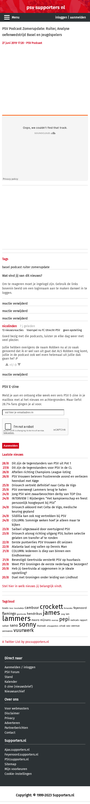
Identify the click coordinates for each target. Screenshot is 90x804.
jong (63, 614)
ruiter (26, 267)
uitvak (62, 626)
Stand (9, 677)
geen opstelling (72, 330)
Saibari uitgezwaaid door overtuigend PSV (41, 529)
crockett (51, 607)
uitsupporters (52, 626)
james (51, 613)
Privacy (10, 718)
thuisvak (41, 625)
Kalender (11, 682)
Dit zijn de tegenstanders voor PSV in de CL (42, 468)
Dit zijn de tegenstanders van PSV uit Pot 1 (41, 463)
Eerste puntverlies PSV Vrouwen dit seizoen (42, 542)
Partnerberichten (16, 728)
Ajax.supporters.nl (17, 750)
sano (14, 625)
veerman (75, 626)
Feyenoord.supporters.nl (21, 754)
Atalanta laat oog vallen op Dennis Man (39, 547)
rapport (83, 620)
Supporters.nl (15, 740)
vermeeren (7, 631)
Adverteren (12, 723)
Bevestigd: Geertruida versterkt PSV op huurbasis (46, 560)
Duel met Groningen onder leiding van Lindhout (45, 577)
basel (6, 267)
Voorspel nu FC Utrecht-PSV (43, 330)
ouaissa (55, 620)
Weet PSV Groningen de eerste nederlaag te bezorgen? (50, 564)
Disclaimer (12, 713)
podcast (16, 267)
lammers (16, 618)
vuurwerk (24, 630)
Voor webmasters (17, 708)
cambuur (32, 608)
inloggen (61, 17)
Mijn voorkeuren (16, 769)
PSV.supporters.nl (17, 759)
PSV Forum (12, 672)
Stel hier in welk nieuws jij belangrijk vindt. (32, 586)
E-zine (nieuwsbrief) (19, 686)
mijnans (45, 620)
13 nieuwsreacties (13, 330)
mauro (35, 620)
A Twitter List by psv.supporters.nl (25, 642)
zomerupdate (40, 267)
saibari (5, 626)
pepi (64, 619)
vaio (68, 626)
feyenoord (80, 608)
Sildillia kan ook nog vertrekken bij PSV (39, 516)
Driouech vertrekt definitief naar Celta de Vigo (44, 485)
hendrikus (34, 614)
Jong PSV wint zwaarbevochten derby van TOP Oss (46, 494)
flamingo (9, 613)
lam (67, 614)
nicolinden (9, 326)
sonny (27, 624)
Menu (15, 17)
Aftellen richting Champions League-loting (41, 472)
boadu (5, 608)
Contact (10, 732)
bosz (11, 608)
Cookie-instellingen (18, 774)
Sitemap (10, 764)
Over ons (11, 699)
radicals (74, 620)
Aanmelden (12, 667)
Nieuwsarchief (15, 691)
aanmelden (78, 17)
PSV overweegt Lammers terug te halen (39, 490)
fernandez (68, 608)
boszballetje (19, 608)
